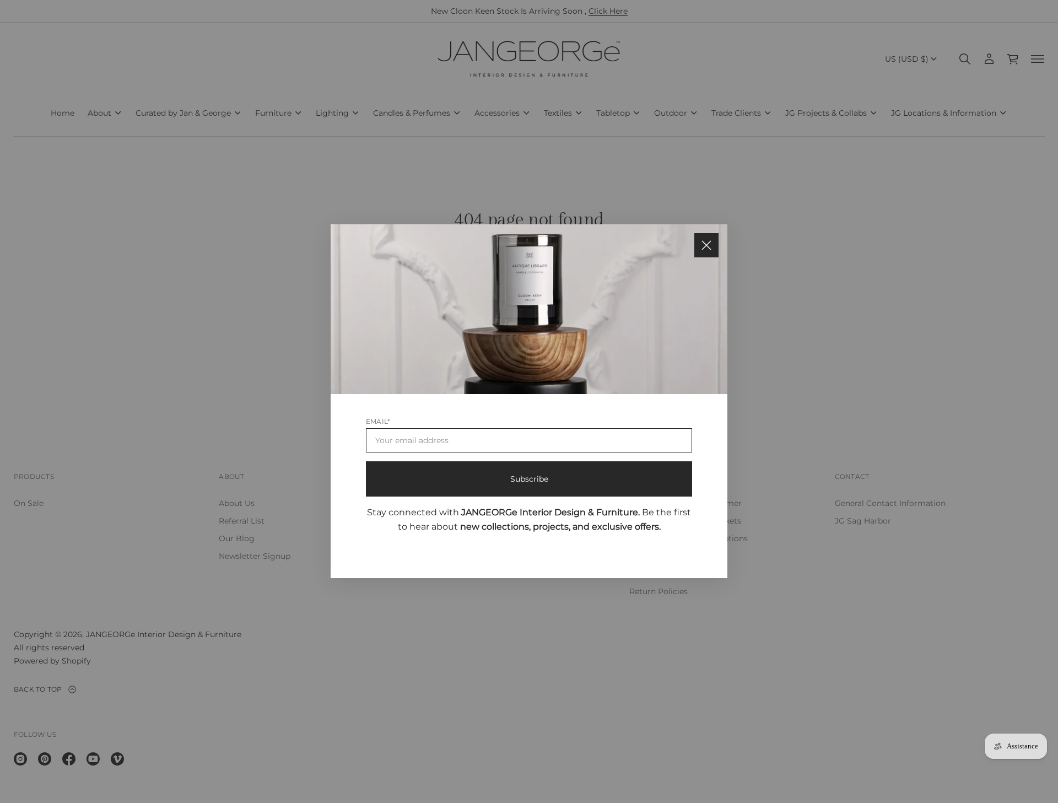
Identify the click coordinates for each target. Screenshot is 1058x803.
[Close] (706, 245)
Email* (378, 422)
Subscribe (529, 479)
